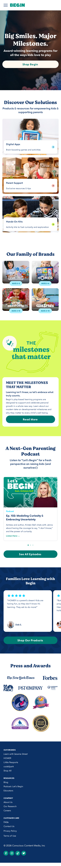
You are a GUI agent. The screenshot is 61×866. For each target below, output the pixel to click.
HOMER (7, 758)
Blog (6, 782)
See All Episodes (30, 554)
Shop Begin (30, 64)
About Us (8, 802)
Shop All (8, 770)
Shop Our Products (30, 640)
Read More (30, 419)
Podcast (10, 511)
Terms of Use (10, 835)
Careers (7, 810)
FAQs (6, 822)
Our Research (10, 806)
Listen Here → (13, 535)
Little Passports (11, 762)
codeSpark (9, 766)
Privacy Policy (10, 831)
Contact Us (9, 826)
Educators (8, 790)
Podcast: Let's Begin (13, 786)
